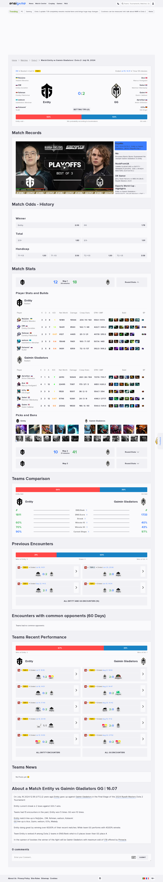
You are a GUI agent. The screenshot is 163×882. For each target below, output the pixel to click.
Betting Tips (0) (81, 109)
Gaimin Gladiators (84, 796)
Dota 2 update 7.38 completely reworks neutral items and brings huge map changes (49, 12)
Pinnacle (122, 839)
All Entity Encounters (48, 752)
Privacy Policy (24, 878)
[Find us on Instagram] (100, 878)
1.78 (105, 839)
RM (17, 71)
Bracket (24, 71)
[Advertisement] (81, 34)
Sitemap (45, 878)
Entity (57, 796)
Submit (142, 857)
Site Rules (35, 878)
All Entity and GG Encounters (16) (81, 601)
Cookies (53, 878)
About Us (12, 878)
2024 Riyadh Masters (126, 796)
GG (15, 821)
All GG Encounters (115, 752)
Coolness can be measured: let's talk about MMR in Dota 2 (106, 12)
